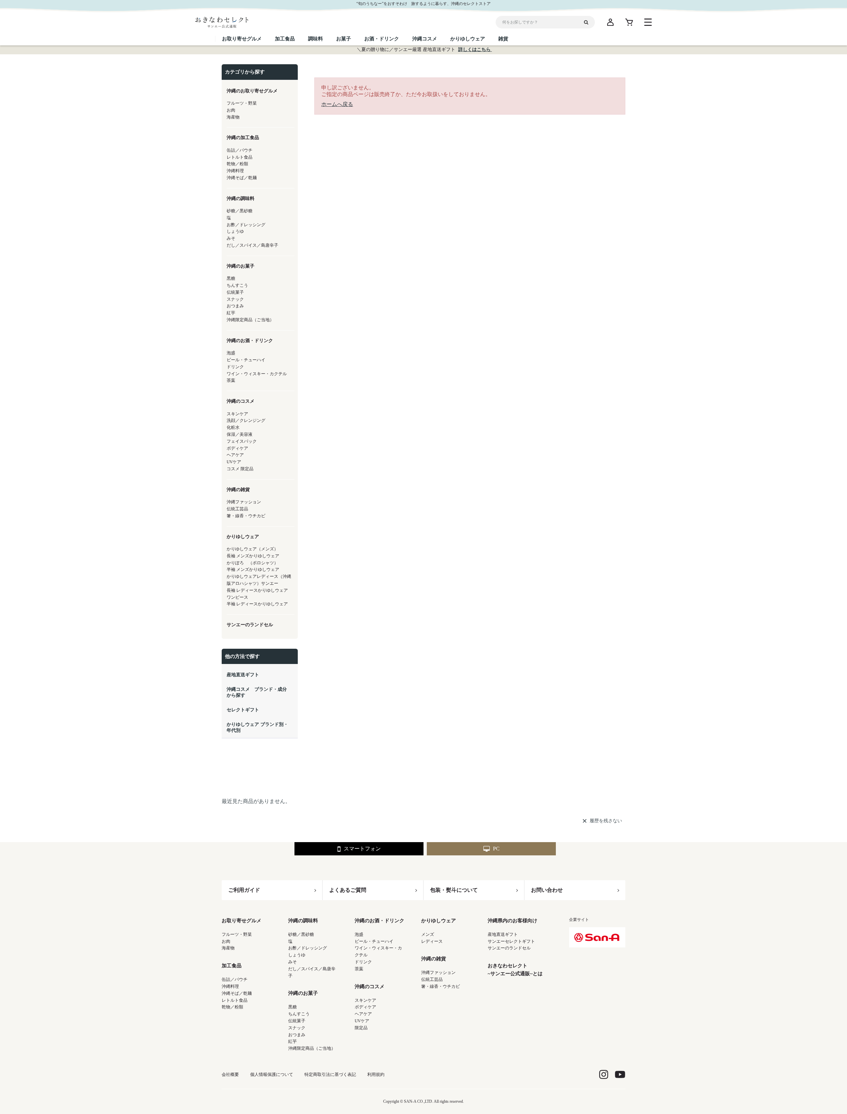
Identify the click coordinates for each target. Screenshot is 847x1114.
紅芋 (292, 1041)
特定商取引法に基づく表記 (330, 1074)
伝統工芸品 (432, 979)
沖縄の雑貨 (433, 958)
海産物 (228, 947)
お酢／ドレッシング (307, 947)
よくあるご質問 (347, 890)
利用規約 (375, 1074)
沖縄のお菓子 (303, 993)
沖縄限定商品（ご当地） (311, 1048)
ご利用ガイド (244, 890)
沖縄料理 (230, 986)
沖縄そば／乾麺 (237, 993)
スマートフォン (362, 848)
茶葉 (359, 968)
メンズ (427, 934)
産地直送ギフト (503, 934)
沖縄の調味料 (303, 920)
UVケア (362, 1020)
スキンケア (365, 1000)
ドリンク (363, 961)
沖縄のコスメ (369, 986)
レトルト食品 (234, 1000)
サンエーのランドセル (509, 947)
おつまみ (296, 1034)
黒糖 (292, 1006)
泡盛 (359, 934)
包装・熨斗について (454, 890)
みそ (292, 961)
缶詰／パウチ (234, 979)
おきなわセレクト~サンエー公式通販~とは (515, 969)
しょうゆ (296, 954)
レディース (432, 941)
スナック (296, 1027)
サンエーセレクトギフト (511, 941)
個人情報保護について (271, 1074)
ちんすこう (299, 1013)
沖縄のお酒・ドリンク (379, 920)
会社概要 (230, 1074)
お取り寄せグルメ (241, 920)
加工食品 (232, 965)
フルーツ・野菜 (237, 934)
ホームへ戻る (337, 104)
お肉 (226, 941)
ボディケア (365, 1006)
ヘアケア (363, 1013)
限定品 (361, 1027)
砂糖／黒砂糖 (301, 934)
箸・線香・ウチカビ (440, 986)
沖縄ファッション (438, 972)
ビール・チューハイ (374, 941)
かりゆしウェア (438, 920)
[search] (588, 22)
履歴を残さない (606, 820)
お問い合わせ (547, 890)
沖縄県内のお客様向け (512, 920)
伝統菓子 (296, 1020)
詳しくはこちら (475, 49)
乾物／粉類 (232, 1006)
